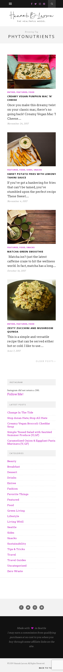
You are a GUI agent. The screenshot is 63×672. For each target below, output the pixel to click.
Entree (11, 92)
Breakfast (13, 466)
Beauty (11, 461)
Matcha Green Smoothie (25, 251)
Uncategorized (16, 565)
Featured (21, 92)
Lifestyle (13, 516)
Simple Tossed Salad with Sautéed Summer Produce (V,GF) (29, 434)
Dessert (12, 472)
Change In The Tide (20, 412)
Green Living (16, 510)
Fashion (12, 488)
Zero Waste (15, 571)
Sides (29, 170)
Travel (11, 554)
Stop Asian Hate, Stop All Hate (27, 418)
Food (31, 92)
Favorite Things (17, 494)
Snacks (38, 170)
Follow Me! (15, 394)
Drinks (11, 477)
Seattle (11, 527)
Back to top (46, 668)
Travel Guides (16, 560)
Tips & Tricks (16, 549)
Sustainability (16, 543)
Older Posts (45, 361)
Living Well (15, 521)
